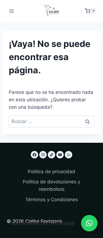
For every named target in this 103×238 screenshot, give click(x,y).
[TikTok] (51, 154)
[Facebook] (34, 154)
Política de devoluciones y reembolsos (51, 185)
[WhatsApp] (68, 154)
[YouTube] (60, 154)
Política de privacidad (51, 171)
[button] (89, 223)
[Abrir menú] (12, 11)
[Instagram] (43, 154)
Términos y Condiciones (51, 199)
